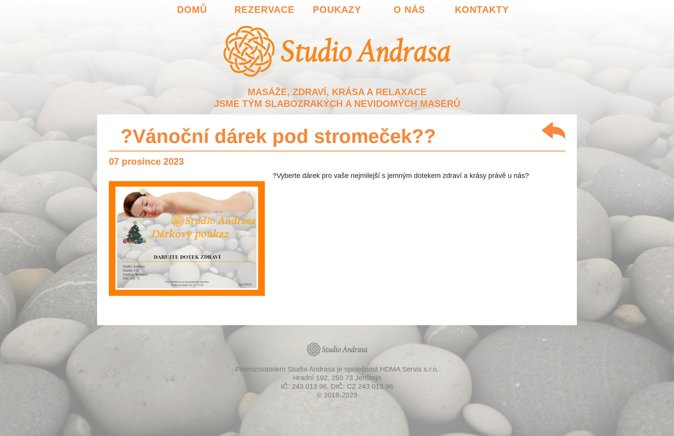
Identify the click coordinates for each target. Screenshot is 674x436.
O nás (409, 9)
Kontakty (482, 9)
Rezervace (264, 9)
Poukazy (337, 9)
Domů (192, 9)
